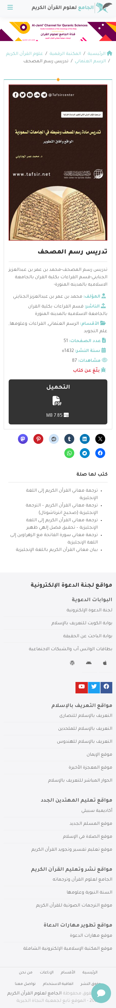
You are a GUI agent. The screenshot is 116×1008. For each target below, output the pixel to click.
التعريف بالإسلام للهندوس (84, 742)
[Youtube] (81, 687)
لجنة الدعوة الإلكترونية (89, 610)
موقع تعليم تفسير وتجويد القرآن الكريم (71, 850)
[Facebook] (106, 687)
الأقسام (68, 973)
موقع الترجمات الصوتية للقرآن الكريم (74, 905)
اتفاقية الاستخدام (58, 984)
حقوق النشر (91, 984)
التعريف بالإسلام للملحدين (85, 729)
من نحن (25, 973)
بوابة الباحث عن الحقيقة (87, 636)
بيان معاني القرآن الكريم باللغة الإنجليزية (57, 550)
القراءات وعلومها (28, 324)
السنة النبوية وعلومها (89, 892)
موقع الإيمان (99, 755)
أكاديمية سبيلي (96, 811)
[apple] (105, 664)
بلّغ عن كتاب (86, 371)
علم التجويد (95, 331)
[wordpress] (73, 664)
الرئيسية (90, 973)
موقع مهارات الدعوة (91, 936)
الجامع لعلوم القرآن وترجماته (82, 880)
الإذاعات (47, 973)
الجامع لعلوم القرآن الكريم (34, 993)
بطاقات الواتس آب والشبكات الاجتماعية (70, 649)
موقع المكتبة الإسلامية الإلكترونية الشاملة (67, 949)
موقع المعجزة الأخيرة (90, 768)
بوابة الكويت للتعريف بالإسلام (81, 623)
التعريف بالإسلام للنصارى (85, 716)
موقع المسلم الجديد (91, 824)
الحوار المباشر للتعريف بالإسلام (80, 781)
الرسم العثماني (63, 324)
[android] (89, 664)
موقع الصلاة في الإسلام (87, 837)
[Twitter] (94, 687)
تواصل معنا (25, 984)
